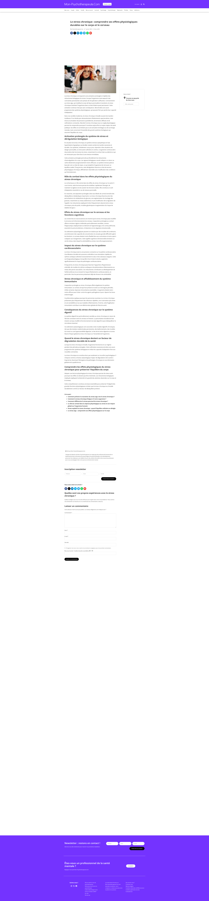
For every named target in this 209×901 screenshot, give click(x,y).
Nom (66, 530)
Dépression (120, 10)
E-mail (66, 536)
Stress (131, 10)
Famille (82, 10)
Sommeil (97, 10)
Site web (66, 542)
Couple (72, 10)
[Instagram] (71, 886)
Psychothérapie (111, 10)
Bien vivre (66, 10)
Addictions (136, 10)
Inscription (137, 4)
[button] (71, 33)
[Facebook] (76, 886)
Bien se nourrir (89, 10)
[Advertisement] (104, 50)
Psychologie (103, 10)
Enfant (77, 10)
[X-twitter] (74, 886)
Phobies (126, 10)
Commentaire (68, 512)
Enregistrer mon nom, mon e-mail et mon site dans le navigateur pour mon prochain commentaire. (88, 548)
